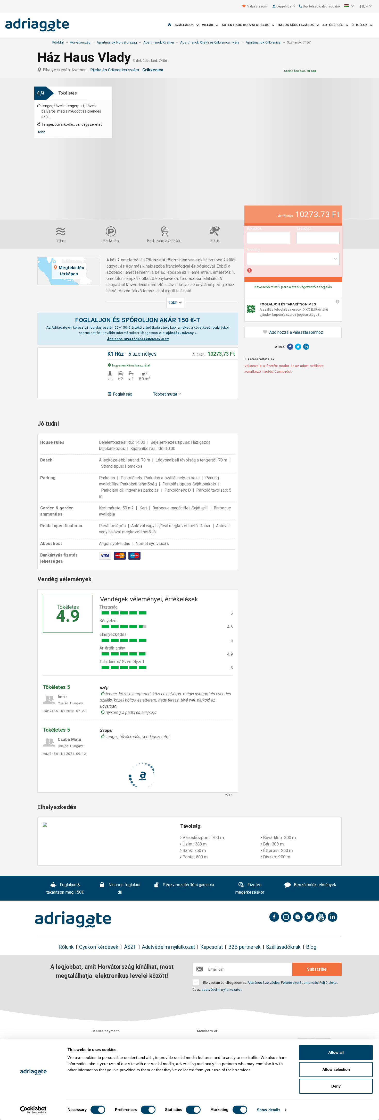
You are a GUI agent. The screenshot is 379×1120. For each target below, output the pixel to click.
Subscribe (317, 969)
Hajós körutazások (297, 25)
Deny (336, 1086)
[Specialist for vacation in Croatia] (73, 919)
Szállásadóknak (283, 947)
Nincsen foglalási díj (124, 889)
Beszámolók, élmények (314, 885)
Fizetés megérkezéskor (249, 889)
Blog (311, 947)
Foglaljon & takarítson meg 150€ (65, 889)
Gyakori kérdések (98, 947)
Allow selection (336, 1069)
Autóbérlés (334, 25)
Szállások (185, 25)
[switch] (148, 1110)
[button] (349, 6)
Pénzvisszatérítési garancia (188, 885)
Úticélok (360, 25)
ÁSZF (130, 947)
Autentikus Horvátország (246, 25)
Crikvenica (154, 69)
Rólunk (66, 947)
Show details (268, 1110)
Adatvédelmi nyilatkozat (168, 947)
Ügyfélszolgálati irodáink (321, 6)
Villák (209, 25)
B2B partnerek (244, 947)
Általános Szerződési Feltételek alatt (138, 339)
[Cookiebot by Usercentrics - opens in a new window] (33, 1110)
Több (41, 132)
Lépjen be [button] (284, 6)
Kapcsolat (211, 947)
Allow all (336, 1052)
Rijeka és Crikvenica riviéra (115, 69)
